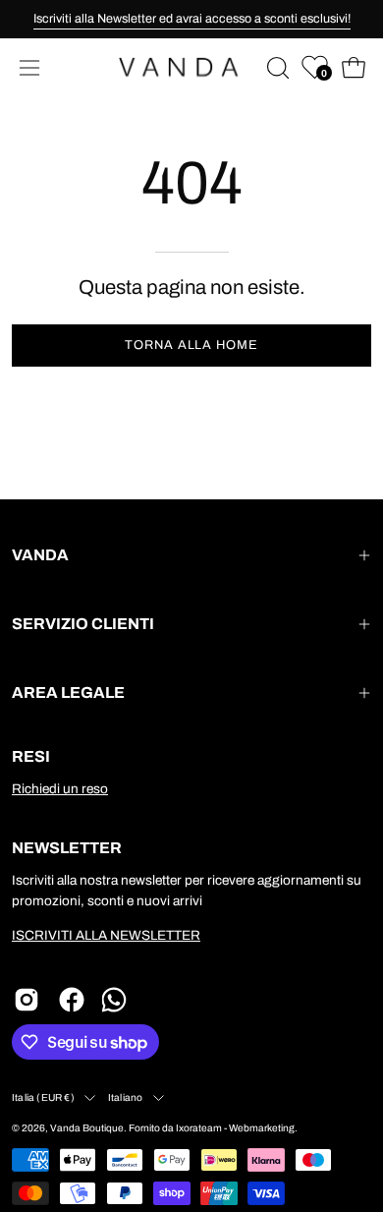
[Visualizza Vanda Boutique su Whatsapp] (117, 999)
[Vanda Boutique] (191, 67)
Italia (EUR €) (43, 1097)
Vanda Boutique (87, 1128)
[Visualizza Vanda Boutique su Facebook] (71, 999)
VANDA (40, 555)
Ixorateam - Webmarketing (235, 1128)
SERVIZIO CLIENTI (83, 623)
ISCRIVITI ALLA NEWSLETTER (106, 935)
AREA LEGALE (68, 692)
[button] (276, 68)
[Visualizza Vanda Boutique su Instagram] (26, 999)
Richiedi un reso (60, 788)
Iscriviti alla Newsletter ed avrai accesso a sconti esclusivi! (192, 19)
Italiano (125, 1097)
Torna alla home (191, 345)
